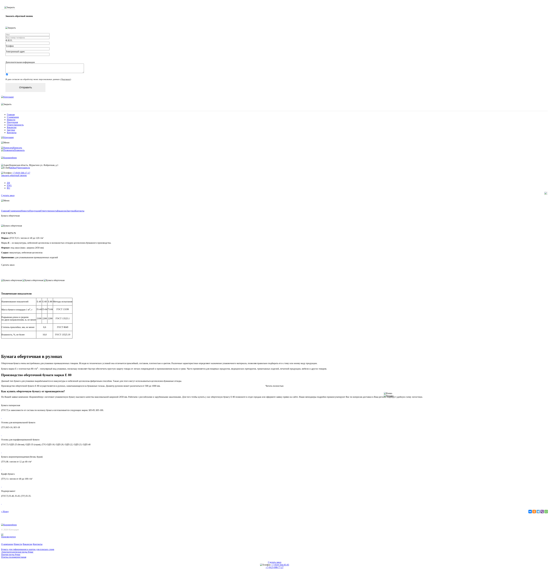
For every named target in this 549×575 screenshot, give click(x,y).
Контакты (11, 132)
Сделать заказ (7, 195)
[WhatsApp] (546, 511)
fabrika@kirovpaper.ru (19, 167)
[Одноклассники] (534, 511)
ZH (8, 183)
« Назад (5, 511)
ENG (9, 185)
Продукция (12, 122)
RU (8, 188)
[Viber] (542, 511)
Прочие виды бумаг (10, 554)
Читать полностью (274, 386)
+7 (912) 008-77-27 (275, 567)
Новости (11, 119)
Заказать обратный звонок (14, 175)
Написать (17, 147)
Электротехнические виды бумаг (17, 552)
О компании (13, 117)
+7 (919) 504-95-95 (280, 565)
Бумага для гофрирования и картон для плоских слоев (27, 549)
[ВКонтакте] (530, 511)
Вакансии (11, 127)
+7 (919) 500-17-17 (21, 173)
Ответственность (15, 125)
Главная (11, 114)
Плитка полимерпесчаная (13, 557)
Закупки (11, 130)
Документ (65, 79)
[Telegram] (538, 511)
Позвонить (19, 150)
